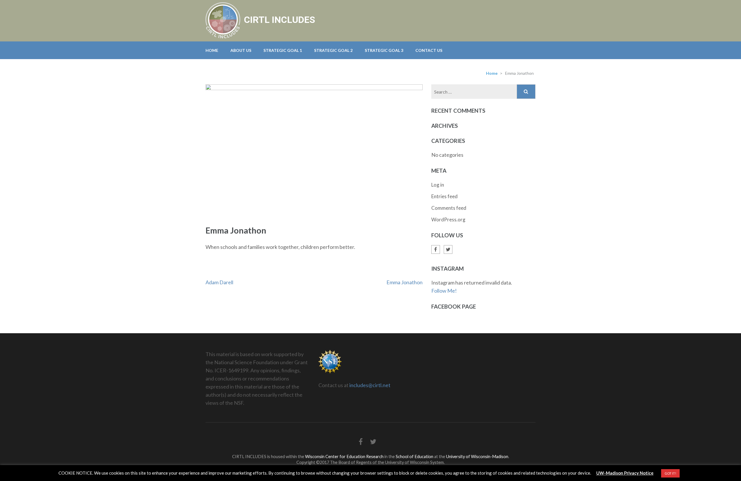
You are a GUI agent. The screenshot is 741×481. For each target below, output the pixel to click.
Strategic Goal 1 (282, 50)
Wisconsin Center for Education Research (344, 456)
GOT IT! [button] (670, 473)
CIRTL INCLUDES (279, 19)
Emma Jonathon (404, 282)
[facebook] (435, 249)
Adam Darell (219, 282)
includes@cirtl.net (369, 385)
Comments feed (448, 208)
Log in (437, 185)
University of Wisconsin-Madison (477, 456)
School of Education (414, 456)
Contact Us (428, 50)
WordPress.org (448, 219)
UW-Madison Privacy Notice (625, 472)
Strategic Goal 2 (333, 50)
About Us (240, 50)
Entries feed (444, 196)
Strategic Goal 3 (384, 50)
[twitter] (448, 249)
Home (212, 50)
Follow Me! (444, 290)
